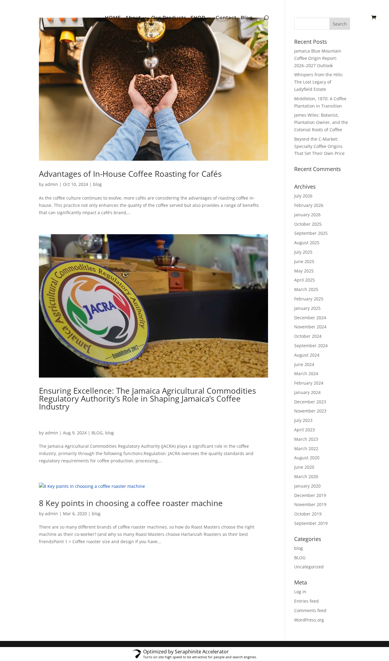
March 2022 (306, 448)
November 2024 (310, 327)
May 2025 (304, 271)
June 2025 (304, 261)
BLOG (97, 433)
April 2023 (304, 430)
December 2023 (310, 402)
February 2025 (308, 299)
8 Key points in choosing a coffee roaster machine (131, 503)
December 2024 (310, 317)
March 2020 (306, 476)
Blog (247, 17)
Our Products (168, 17)
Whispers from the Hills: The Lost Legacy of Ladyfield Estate (318, 82)
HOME (113, 17)
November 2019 (310, 504)
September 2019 (311, 523)
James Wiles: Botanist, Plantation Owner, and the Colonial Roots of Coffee (321, 122)
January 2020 (307, 486)
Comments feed (310, 610)
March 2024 (306, 373)
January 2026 (307, 214)
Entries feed (306, 601)
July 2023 (303, 420)
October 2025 (308, 224)
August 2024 (306, 355)
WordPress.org (309, 620)
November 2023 (310, 411)
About (133, 17)
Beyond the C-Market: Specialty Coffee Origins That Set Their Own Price (319, 146)
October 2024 (308, 336)
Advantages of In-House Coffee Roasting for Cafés (130, 173)
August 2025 (306, 242)
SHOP (198, 17)
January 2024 (307, 392)
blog (97, 184)
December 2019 (310, 495)
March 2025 (306, 289)
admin (51, 184)
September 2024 (311, 345)
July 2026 (303, 196)
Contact (226, 17)
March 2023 (306, 439)
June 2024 (304, 364)
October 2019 (308, 514)
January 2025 (307, 308)
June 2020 (304, 467)
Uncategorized (309, 567)
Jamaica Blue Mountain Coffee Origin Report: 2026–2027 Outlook (317, 58)
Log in (300, 591)
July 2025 (303, 252)
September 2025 (311, 233)
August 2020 (306, 458)
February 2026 (308, 205)
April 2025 (304, 280)
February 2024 (308, 383)
